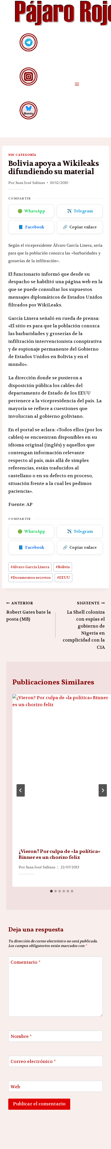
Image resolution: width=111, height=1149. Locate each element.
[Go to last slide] (21, 790)
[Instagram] (28, 76)
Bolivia (63, 567)
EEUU (63, 577)
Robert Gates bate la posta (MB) (28, 611)
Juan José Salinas (30, 182)
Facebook (31, 227)
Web (15, 1086)
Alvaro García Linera (30, 567)
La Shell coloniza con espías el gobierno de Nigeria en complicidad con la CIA (84, 625)
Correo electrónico (33, 1061)
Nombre (21, 1036)
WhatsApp (31, 211)
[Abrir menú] (77, 84)
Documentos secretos (31, 577)
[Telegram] (28, 42)
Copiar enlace (80, 227)
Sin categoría (22, 155)
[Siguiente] (103, 790)
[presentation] (61, 768)
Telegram (80, 211)
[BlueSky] (28, 110)
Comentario (26, 962)
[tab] (51, 891)
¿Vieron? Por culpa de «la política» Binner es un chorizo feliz (59, 854)
